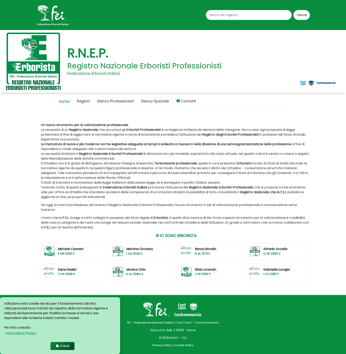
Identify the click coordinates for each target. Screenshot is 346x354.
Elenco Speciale (155, 101)
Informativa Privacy (21, 333)
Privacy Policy (162, 345)
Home (64, 101)
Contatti (188, 101)
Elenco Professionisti (115, 101)
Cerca (302, 15)
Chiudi (64, 346)
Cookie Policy (183, 345)
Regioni (83, 101)
